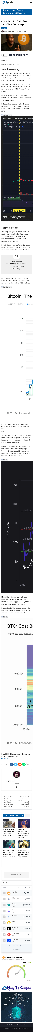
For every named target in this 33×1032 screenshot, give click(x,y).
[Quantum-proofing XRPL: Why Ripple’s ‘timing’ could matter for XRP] (9, 823)
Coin (4, 887)
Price (26, 887)
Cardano (4, 28)
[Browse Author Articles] (16, 774)
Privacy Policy (21, 1025)
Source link (5, 759)
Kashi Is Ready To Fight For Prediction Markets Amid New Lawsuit (9, 802)
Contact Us (10, 1025)
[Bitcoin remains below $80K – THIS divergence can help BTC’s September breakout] (24, 844)
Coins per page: (14, 945)
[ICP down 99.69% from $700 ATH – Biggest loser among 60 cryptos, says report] (9, 844)
